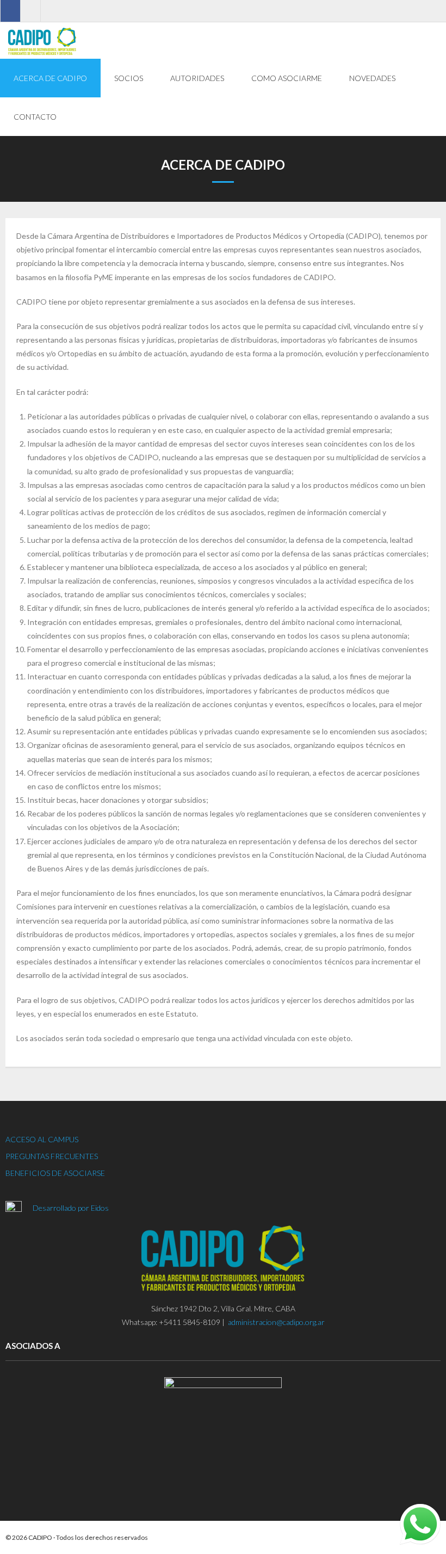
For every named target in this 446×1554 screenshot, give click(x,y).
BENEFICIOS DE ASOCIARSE (55, 1173)
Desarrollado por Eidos (71, 1207)
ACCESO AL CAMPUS (41, 1139)
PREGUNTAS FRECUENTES (51, 1156)
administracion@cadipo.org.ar (276, 1322)
